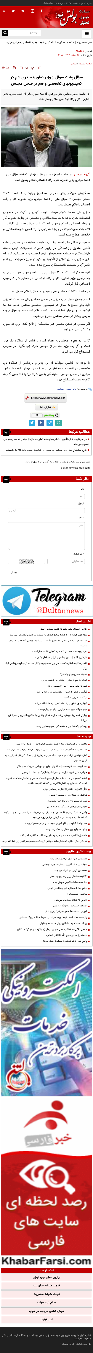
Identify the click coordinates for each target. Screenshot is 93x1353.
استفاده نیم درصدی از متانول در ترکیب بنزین (64, 680)
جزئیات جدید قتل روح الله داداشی (70, 906)
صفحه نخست (85, 64)
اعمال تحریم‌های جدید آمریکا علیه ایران (67, 807)
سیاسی (73, 64)
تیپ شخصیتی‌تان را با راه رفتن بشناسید (67, 801)
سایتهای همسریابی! (77, 894)
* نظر (81, 517)
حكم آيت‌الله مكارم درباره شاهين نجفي (67, 888)
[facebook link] (41, 423)
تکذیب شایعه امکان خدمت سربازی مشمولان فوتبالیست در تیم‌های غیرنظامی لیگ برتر (46, 665)
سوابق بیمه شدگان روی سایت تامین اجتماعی (64, 865)
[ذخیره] (14, 67)
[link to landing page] (71, 17)
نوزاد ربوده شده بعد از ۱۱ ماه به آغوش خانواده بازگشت (59, 652)
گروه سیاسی (82, 174)
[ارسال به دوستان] (7, 67)
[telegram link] (49, 423)
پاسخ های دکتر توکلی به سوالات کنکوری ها (65, 941)
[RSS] (3, 11)
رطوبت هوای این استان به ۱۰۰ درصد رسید (66, 829)
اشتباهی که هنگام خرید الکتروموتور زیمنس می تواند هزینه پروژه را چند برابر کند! (46, 750)
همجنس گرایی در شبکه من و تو (71, 870)
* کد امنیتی (78, 554)
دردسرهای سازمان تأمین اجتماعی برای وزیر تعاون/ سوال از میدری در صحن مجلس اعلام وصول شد (46, 441)
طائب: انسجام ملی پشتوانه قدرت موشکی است (63, 629)
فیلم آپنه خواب (46, 1302)
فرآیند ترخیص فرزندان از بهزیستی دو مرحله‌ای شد (62, 692)
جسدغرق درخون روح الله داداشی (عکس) (66, 935)
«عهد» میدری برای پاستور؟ (73, 674)
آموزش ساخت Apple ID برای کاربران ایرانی (65, 912)
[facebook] (41, 11)
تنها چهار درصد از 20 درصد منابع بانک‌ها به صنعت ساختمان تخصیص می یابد (48, 635)
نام (82, 489)
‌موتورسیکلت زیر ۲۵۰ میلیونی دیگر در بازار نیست (62, 709)
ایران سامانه (68, 1344)
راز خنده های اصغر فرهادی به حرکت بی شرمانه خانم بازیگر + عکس (53, 917)
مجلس (60, 389)
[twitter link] (32, 423)
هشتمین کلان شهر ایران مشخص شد (68, 859)
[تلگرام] (47, 601)
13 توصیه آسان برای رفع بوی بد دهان (68, 876)
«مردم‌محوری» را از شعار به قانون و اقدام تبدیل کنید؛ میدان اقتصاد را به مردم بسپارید (48, 643)
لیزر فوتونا (47, 1319)
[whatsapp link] (58, 423)
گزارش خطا (45, 407)
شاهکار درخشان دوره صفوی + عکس (68, 795)
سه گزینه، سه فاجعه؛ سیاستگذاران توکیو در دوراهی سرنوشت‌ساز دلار (52, 766)
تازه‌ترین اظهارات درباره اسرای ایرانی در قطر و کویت (61, 657)
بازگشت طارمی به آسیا (75, 698)
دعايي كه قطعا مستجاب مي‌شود (71, 900)
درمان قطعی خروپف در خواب (46, 1311)
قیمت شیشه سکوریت (47, 1285)
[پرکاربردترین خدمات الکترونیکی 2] (46, 1022)
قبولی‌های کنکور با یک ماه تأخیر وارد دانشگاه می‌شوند (60, 704)
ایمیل (81, 503)
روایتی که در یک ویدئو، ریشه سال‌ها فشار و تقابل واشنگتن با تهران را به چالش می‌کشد (47, 717)
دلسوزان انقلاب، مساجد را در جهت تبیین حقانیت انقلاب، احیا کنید (53, 835)
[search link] (5, 33)
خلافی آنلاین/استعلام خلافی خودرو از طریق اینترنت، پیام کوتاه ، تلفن (52, 929)
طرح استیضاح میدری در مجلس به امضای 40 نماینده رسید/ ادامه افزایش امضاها (46, 450)
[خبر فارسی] (46, 1182)
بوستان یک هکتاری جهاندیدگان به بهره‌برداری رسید (61, 726)
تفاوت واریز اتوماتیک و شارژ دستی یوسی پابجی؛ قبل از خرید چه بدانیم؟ (51, 744)
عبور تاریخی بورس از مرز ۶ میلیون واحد (67, 686)
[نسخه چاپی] (3, 67)
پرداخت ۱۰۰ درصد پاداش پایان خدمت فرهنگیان (63, 923)
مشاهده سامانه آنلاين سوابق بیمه (70, 882)
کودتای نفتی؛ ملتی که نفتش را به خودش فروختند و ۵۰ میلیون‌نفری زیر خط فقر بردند (44, 841)
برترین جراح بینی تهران (46, 1277)
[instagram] (32, 11)
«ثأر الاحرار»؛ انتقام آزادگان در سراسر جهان (65, 789)
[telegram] (23, 11)
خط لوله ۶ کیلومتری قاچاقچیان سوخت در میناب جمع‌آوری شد (55, 823)
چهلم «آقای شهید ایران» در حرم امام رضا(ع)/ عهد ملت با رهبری (54, 772)
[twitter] (13, 11)
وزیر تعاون (71, 389)
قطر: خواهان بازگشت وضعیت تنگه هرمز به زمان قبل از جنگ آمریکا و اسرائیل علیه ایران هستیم (46, 758)
